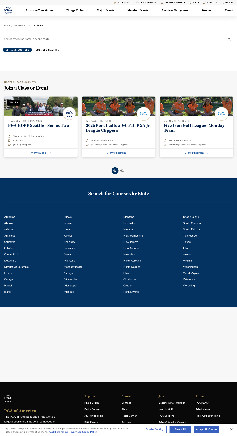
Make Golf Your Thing (208, 416)
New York (129, 254)
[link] (118, 127)
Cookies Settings (155, 429)
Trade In (210, 3)
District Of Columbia (16, 267)
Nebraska (129, 223)
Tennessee (190, 236)
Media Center (129, 416)
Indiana (68, 223)
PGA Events (91, 422)
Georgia (9, 279)
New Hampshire (133, 236)
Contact (126, 402)
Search (229, 2)
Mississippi (70, 285)
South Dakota (191, 229)
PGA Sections (166, 415)
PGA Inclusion (203, 409)
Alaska (8, 223)
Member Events (138, 10)
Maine (67, 254)
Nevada (128, 229)
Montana (128, 217)
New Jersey (130, 242)
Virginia (187, 261)
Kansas (68, 236)
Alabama (9, 217)
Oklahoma (129, 279)
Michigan (69, 273)
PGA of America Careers (172, 422)
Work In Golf (166, 409)
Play (7, 25)
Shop (194, 3)
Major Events (105, 10)
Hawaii (8, 285)
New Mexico (131, 248)
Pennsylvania (131, 292)
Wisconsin (189, 279)
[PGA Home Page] (8, 10)
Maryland (69, 261)
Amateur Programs (175, 10)
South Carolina (192, 223)
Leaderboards (148, 3)
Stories (206, 10)
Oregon (127, 285)
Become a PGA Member (172, 402)
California (9, 242)
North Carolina (132, 261)
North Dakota (131, 267)
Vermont (188, 254)
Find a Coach (91, 402)
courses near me (47, 50)
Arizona (8, 229)
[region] (118, 430)
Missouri (69, 292)
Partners (127, 422)
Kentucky (69, 242)
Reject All (180, 429)
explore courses (17, 50)
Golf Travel (124, 3)
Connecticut (11, 254)
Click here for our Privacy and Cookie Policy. (73, 432)
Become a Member (174, 3)
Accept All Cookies (206, 429)
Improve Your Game (39, 10)
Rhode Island (191, 217)
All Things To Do (93, 415)
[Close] (231, 429)
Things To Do (75, 10)
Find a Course (92, 409)
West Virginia (191, 273)
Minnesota (70, 279)
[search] (229, 39)
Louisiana (69, 248)
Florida (8, 273)
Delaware (10, 261)
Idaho (7, 292)
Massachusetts (73, 267)
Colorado (9, 248)
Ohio (126, 273)
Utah (186, 248)
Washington (22, 25)
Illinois (68, 217)
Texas (187, 242)
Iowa (67, 229)
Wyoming (189, 285)
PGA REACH (202, 403)
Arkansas (9, 236)
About (229, 10)
